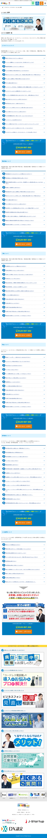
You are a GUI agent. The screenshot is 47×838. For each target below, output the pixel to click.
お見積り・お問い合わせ (24, 631)
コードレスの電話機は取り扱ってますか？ (13, 670)
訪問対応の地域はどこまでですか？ (12, 750)
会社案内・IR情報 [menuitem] (20, 812)
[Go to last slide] (1, 795)
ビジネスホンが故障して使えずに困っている (14, 690)
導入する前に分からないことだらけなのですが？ (15, 771)
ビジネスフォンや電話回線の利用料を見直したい (15, 710)
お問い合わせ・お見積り (24, 151)
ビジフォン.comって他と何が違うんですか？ (14, 730)
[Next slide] (45, 795)
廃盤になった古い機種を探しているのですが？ (14, 650)
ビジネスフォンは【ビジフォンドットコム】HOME (2, 7)
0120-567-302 (24, 147)
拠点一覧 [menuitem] (27, 812)
